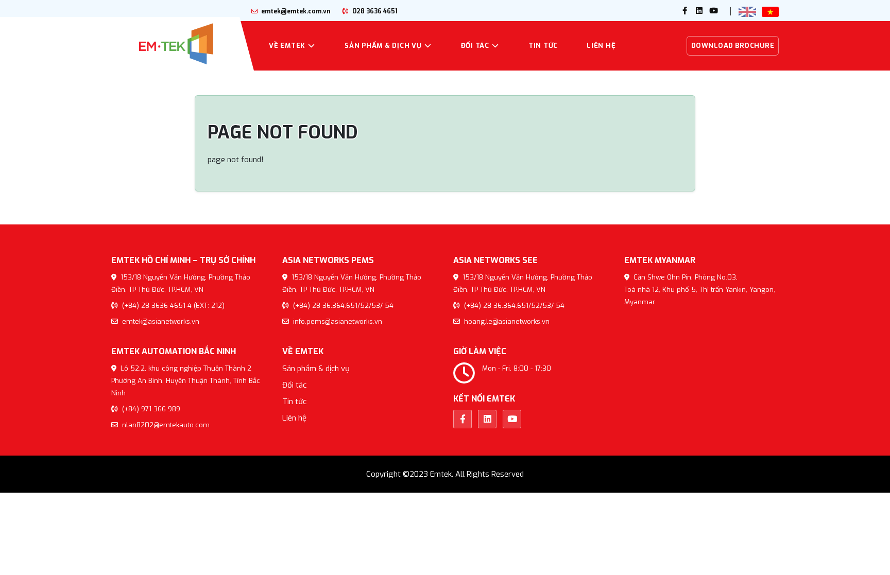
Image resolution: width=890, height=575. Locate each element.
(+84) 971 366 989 (150, 409)
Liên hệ (601, 45)
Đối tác (475, 45)
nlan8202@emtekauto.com (165, 425)
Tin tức (543, 45)
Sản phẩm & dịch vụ (383, 45)
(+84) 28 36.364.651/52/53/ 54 (342, 305)
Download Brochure (733, 45)
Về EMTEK (287, 45)
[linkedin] (699, 11)
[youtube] (714, 11)
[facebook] (685, 11)
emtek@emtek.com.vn (295, 11)
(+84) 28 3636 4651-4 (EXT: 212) (172, 305)
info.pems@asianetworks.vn (336, 321)
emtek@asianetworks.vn (159, 321)
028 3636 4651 (374, 11)
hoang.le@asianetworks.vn (506, 321)
